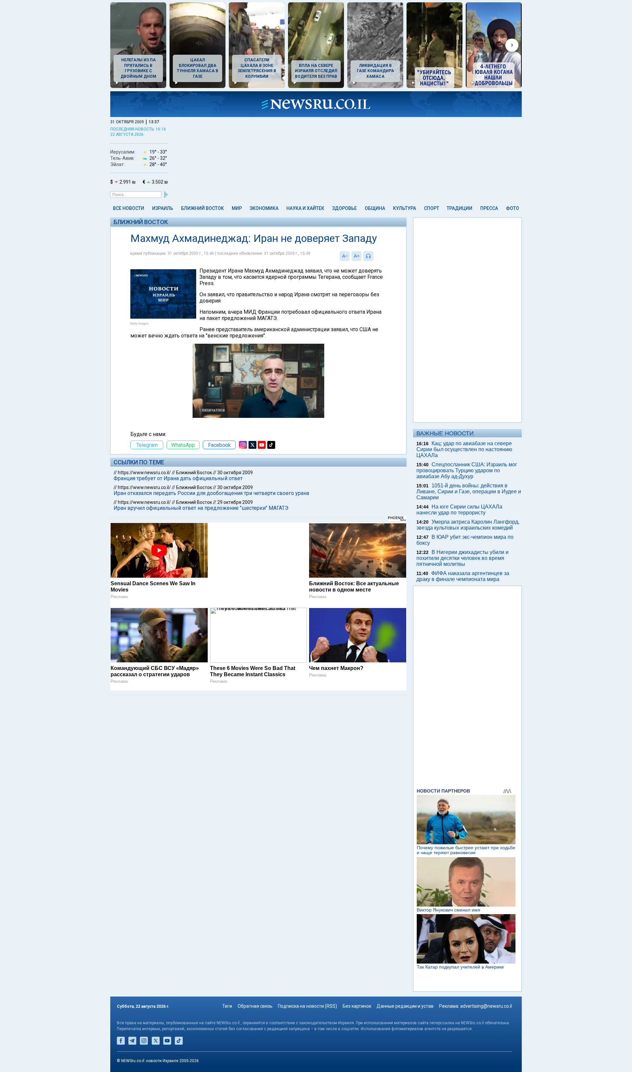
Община (375, 208)
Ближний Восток (202, 208)
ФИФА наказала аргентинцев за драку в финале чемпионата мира (462, 576)
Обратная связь (255, 1006)
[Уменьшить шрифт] (345, 256)
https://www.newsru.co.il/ (144, 472)
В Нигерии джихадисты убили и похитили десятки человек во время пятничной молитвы (462, 558)
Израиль (162, 208)
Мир (237, 208)
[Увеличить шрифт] (356, 256)
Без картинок (357, 1006)
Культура (404, 208)
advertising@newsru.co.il (486, 1006)
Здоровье (344, 208)
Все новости (128, 208)
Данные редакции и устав (405, 1006)
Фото (512, 208)
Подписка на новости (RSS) (307, 1006)
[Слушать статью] (374, 256)
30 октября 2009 (235, 472)
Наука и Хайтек (305, 208)
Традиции (459, 208)
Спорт (431, 208)
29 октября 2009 (235, 502)
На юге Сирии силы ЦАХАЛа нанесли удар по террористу (459, 509)
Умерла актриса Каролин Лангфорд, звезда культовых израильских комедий (467, 525)
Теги (227, 1006)
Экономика (264, 208)
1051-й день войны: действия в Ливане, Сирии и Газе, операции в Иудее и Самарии (468, 491)
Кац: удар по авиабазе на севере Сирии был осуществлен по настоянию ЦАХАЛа (464, 449)
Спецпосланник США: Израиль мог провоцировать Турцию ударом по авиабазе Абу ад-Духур (466, 470)
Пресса (489, 208)
